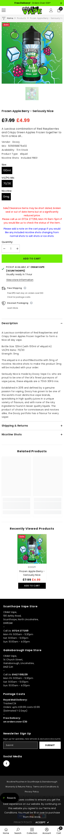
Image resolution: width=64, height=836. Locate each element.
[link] (16, 505)
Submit (50, 745)
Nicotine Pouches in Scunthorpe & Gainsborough (32, 781)
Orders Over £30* (32, 2)
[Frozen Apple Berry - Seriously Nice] (32, 549)
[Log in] (51, 10)
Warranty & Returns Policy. (18, 786)
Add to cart (32, 258)
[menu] (4, 10)
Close (61, 3)
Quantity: (7, 242)
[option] (32, 53)
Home (10, 18)
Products (21, 18)
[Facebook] (6, 763)
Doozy (16, 142)
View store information (19, 279)
